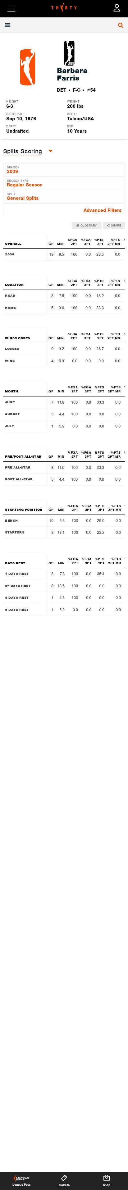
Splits (10, 151)
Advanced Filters (102, 210)
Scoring (31, 151)
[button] (8, 25)
